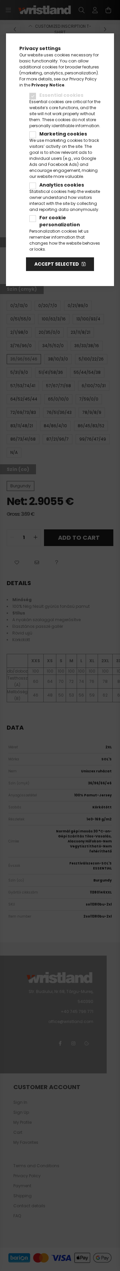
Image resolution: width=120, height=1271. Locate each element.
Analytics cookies (61, 185)
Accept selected (56, 264)
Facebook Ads (62, 164)
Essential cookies (61, 95)
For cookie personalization (59, 221)
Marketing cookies (63, 134)
